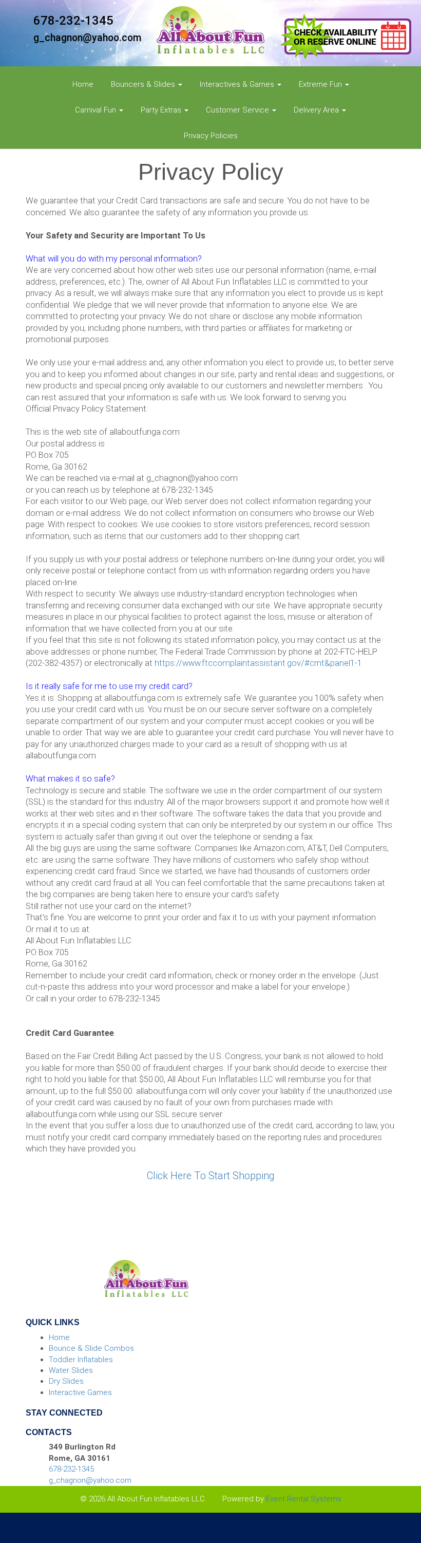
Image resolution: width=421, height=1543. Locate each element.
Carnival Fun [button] (96, 110)
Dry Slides (66, 1381)
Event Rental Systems (303, 1498)
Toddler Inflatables (81, 1359)
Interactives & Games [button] (238, 84)
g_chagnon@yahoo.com (87, 38)
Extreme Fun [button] (321, 84)
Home (82, 84)
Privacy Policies (211, 135)
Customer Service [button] (238, 110)
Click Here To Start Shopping (210, 1176)
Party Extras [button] (162, 110)
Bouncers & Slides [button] (144, 84)
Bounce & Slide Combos (91, 1348)
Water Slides (71, 1370)
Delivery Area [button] (317, 110)
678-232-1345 (73, 20)
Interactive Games (80, 1392)
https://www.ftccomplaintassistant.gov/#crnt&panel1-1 (258, 663)
